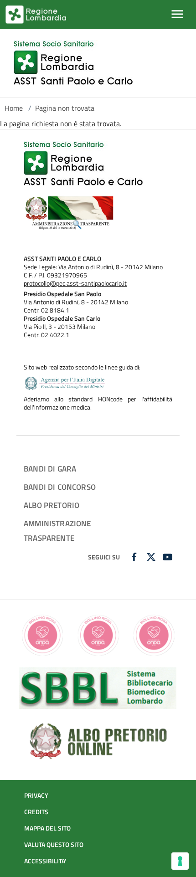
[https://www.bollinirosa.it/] (98, 634)
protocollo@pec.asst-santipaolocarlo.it (75, 283)
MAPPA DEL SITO (47, 828)
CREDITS (36, 812)
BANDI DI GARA (50, 468)
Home (14, 108)
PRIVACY (36, 795)
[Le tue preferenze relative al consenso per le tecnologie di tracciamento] (180, 861)
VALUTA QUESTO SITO (53, 845)
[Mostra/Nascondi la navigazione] (177, 14)
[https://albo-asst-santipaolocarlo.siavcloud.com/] (98, 739)
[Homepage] (73, 63)
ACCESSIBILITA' (45, 861)
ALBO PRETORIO (51, 505)
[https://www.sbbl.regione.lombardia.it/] (98, 687)
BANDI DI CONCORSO (60, 487)
